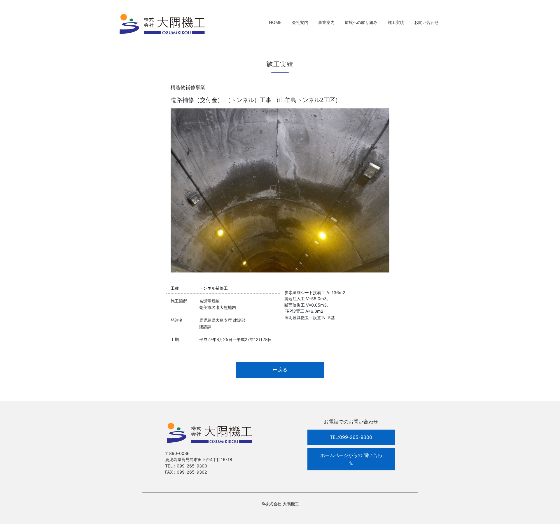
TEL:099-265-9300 (351, 437)
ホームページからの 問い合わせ (351, 459)
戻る (282, 369)
